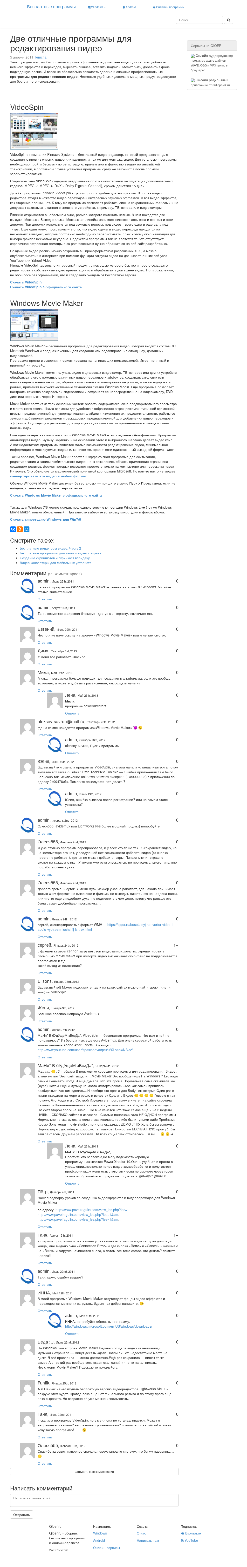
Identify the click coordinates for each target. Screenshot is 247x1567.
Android (130, 7)
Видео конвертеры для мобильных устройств (55, 562)
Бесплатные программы (51, 6)
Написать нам (148, 1540)
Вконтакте (192, 1533)
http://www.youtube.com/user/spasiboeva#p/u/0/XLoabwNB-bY (85, 1049)
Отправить (21, 1514)
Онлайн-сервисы (106, 1547)
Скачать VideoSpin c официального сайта (46, 286)
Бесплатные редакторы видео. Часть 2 (50, 548)
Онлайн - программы (170, 7)
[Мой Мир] (26, 529)
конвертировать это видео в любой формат (48, 475)
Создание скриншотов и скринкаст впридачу (55, 557)
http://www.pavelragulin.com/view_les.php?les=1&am (78, 1214)
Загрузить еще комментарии (94, 1471)
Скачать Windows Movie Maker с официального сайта (56, 495)
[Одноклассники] (20, 529)
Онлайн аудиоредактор (212, 62)
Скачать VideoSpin (26, 282)
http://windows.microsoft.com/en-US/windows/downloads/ (108, 1326)
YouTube (191, 1540)
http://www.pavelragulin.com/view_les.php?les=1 (92, 1209)
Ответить (45, 599)
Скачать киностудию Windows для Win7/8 (45, 519)
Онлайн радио (210, 82)
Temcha (40, 57)
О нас (141, 1533)
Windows (97, 7)
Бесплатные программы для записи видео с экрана (61, 553)
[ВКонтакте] (13, 529)
